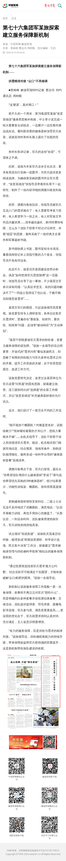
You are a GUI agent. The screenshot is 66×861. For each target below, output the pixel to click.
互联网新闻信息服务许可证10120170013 (39, 850)
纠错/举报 (11, 850)
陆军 (5, 18)
